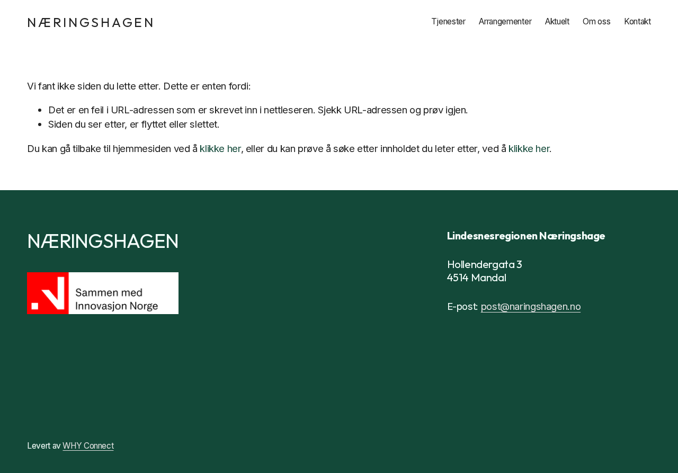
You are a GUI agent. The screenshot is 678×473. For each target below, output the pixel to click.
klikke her (220, 148)
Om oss (596, 21)
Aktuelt (557, 21)
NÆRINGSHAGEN (91, 22)
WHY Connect (88, 446)
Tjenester (448, 21)
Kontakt (637, 21)
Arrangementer (505, 21)
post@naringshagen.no (531, 306)
